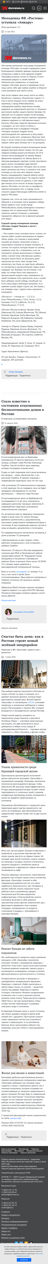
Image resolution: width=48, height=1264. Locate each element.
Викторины (19, 1150)
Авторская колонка (34, 1150)
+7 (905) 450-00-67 (9, 1192)
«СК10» (31, 702)
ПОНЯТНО (24, 1260)
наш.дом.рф (15, 1118)
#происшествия (8, 600)
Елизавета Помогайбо (24, 612)
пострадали (21, 571)
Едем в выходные (8, 1149)
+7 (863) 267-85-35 (9, 1203)
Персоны (35, 1149)
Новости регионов (28, 1152)
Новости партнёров (9, 1152)
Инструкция (24, 1149)
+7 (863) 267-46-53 (9, 1205)
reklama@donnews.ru (10, 1194)
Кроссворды (6, 1150)
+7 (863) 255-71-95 (9, 1190)
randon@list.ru (7, 1207)
